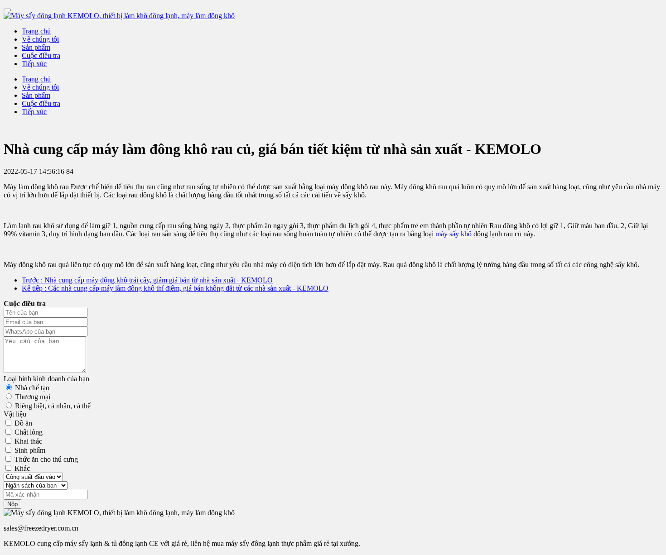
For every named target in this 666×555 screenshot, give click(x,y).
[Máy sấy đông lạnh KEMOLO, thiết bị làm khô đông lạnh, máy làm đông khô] (333, 16)
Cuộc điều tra (41, 55)
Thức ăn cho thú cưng (46, 459)
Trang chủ (36, 31)
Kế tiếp (175, 288)
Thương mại (32, 397)
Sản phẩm (36, 47)
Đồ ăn (23, 423)
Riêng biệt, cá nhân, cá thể (53, 406)
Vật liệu (15, 414)
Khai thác (28, 441)
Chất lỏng (28, 432)
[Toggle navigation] (7, 10)
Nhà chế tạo (32, 388)
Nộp (12, 504)
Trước (147, 280)
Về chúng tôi (40, 39)
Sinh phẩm (29, 450)
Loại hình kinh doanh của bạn (46, 379)
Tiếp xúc (34, 63)
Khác (22, 468)
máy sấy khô (453, 234)
